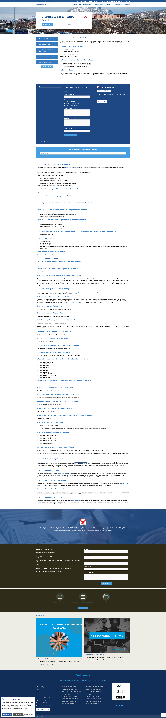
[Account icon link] (129, 1)
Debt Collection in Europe (68, 684)
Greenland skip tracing (80, 493)
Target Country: (68, 128)
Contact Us (96, 680)
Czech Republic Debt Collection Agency (71, 691)
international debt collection (63, 278)
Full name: (87, 549)
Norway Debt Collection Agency (93, 688)
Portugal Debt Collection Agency (93, 691)
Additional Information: (70, 118)
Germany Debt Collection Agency (70, 698)
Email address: (88, 555)
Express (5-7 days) (72, 103)
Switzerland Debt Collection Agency (94, 700)
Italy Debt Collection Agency (69, 703)
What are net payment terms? (94, 654)
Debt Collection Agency (69, 680)
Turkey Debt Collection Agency (93, 701)
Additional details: (89, 572)
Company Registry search (81, 462)
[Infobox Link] (60, 597)
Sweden (56, 258)
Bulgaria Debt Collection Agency (69, 689)
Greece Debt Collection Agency (69, 700)
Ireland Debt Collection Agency (69, 701)
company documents (63, 473)
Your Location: (87, 566)
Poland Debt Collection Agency (93, 689)
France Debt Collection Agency (69, 696)
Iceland (55, 254)
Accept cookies (7, 714)
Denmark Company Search (52, 327)
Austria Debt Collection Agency (69, 686)
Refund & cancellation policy (43, 713)
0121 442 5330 (54, 568)
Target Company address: (70, 108)
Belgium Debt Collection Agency (69, 688)
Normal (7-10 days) (70, 101)
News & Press (103, 680)
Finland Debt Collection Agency (69, 694)
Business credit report (69, 167)
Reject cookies (17, 714)
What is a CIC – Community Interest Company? (52, 659)
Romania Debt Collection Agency (93, 693)
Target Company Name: (70, 94)
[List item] (116, 705)
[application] (123, 1)
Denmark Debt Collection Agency (70, 693)
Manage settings (28, 714)
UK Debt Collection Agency (92, 703)
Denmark (47, 254)
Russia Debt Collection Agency (93, 694)
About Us (90, 680)
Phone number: (88, 560)
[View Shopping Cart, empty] (126, 1)
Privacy (37, 716)
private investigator (71, 492)
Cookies (41, 716)
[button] (44, 1)
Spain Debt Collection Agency (92, 696)
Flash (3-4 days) (72, 105)
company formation (75, 500)
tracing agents (79, 292)
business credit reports (75, 302)
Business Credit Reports (81, 680)
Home (61, 680)
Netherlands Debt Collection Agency (94, 686)
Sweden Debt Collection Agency (93, 698)
